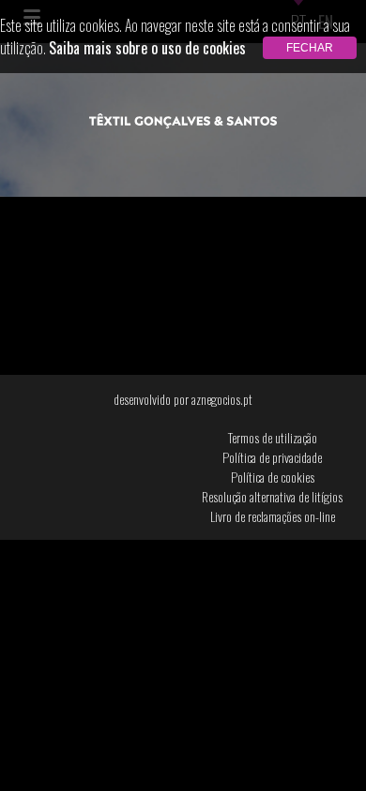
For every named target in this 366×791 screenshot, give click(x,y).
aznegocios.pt (221, 399)
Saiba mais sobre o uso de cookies (147, 48)
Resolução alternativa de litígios (272, 496)
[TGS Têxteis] (183, 122)
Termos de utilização (272, 437)
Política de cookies (272, 476)
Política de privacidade (272, 457)
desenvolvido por (183, 399)
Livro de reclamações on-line (272, 516)
